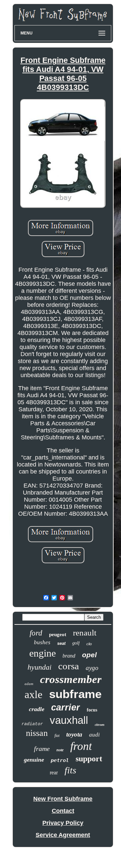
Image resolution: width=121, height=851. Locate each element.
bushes (42, 642)
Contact (63, 810)
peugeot (57, 634)
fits (70, 770)
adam (29, 684)
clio (89, 644)
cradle (36, 709)
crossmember (71, 679)
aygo (92, 667)
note (60, 750)
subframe (75, 693)
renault (84, 632)
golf (76, 643)
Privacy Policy (62, 823)
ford (36, 633)
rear (54, 772)
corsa (68, 666)
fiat (56, 735)
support (89, 758)
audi (94, 735)
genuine (34, 759)
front (81, 746)
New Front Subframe (62, 798)
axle (33, 694)
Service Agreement (63, 835)
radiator (32, 724)
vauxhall (69, 720)
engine (42, 653)
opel (89, 655)
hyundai (39, 667)
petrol (60, 760)
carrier (65, 707)
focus (92, 709)
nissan (37, 733)
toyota (74, 734)
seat (61, 643)
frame (42, 748)
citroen (100, 725)
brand (69, 656)
